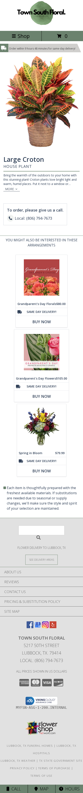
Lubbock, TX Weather (18, 761)
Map (43, 789)
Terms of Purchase (54, 768)
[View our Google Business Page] (37, 626)
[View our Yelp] (53, 626)
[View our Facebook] (30, 626)
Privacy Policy (22, 768)
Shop (24, 35)
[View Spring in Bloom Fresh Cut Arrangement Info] (41, 426)
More (9, 189)
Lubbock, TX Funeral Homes (30, 746)
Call (15, 789)
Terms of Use (41, 776)
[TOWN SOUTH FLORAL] (41, 25)
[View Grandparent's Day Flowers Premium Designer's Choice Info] (41, 352)
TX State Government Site (60, 761)
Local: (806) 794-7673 (41, 660)
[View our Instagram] (45, 626)
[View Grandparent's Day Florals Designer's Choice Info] (41, 277)
